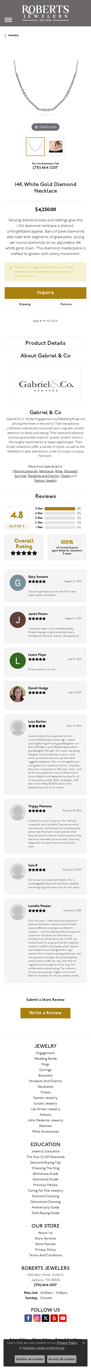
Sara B (32, 865)
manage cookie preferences (43, 1348)
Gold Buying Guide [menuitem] (46, 1213)
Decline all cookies (29, 1359)
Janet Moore (38, 614)
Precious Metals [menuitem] (45, 1185)
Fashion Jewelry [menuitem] (45, 1098)
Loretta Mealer (39, 906)
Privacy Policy (45, 1250)
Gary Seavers (38, 577)
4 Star (39, 513)
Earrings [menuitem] (45, 1070)
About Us (45, 1233)
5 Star (39, 508)
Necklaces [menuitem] (45, 1087)
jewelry (13, 35)
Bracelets (70, 471)
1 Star (39, 527)
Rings (59, 471)
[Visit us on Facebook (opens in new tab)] (28, 1318)
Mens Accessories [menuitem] (45, 1131)
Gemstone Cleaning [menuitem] (45, 1202)
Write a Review (45, 1013)
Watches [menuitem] (45, 1126)
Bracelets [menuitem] (45, 1075)
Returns (66, 304)
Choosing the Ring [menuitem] (45, 1168)
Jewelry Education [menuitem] (46, 1151)
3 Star (39, 518)
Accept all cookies (62, 1359)
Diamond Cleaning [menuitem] (45, 1196)
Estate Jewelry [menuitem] (45, 1103)
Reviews (45, 496)
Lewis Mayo (37, 655)
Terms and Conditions (45, 1255)
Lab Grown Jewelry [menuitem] (45, 1109)
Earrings (20, 476)
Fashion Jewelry (45, 480)
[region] (45, 92)
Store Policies (45, 1244)
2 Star (39, 522)
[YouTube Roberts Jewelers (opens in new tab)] (62, 1318)
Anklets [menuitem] (45, 1115)
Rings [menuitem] (45, 1064)
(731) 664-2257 (45, 168)
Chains (65, 476)
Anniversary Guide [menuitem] (45, 1207)
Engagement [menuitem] (45, 1053)
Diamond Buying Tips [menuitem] (45, 1163)
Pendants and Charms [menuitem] (45, 1081)
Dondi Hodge (38, 688)
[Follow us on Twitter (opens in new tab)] (45, 1318)
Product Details (45, 343)
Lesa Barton (37, 722)
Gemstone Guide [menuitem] (45, 1179)
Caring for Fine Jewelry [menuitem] (45, 1191)
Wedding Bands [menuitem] (45, 1059)
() (79, 508)
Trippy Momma (40, 806)
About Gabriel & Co (45, 356)
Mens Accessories (25, 471)
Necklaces (46, 471)
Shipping (25, 304)
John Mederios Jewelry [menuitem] (45, 1120)
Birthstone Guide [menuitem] (45, 1174)
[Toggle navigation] (8, 19)
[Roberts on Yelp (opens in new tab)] (54, 1318)
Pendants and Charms (43, 476)
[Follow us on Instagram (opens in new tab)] (37, 1318)
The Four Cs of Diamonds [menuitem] (45, 1157)
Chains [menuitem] (46, 1092)
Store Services (45, 1238)
